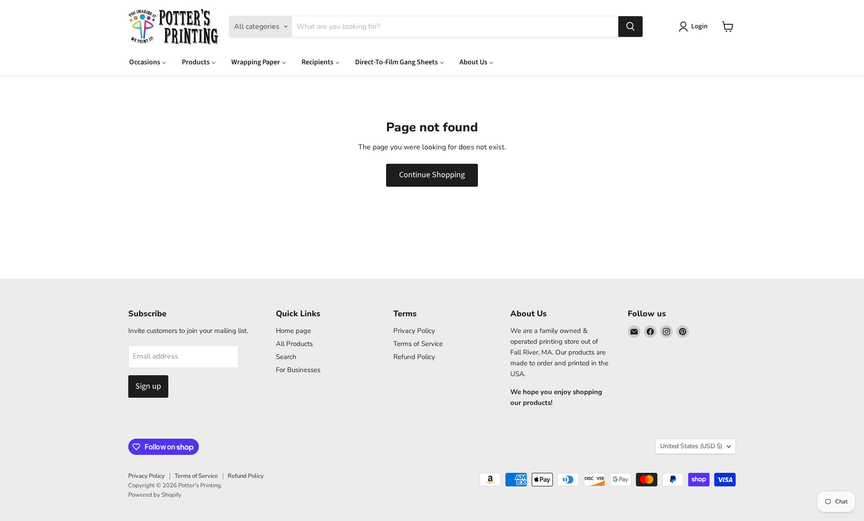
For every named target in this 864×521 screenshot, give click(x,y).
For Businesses (298, 369)
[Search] (630, 26)
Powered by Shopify (154, 495)
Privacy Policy (414, 330)
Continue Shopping (432, 174)
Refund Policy (414, 356)
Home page (293, 330)
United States (691, 446)
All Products (294, 343)
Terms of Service (418, 343)
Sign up (148, 386)
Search (286, 356)
